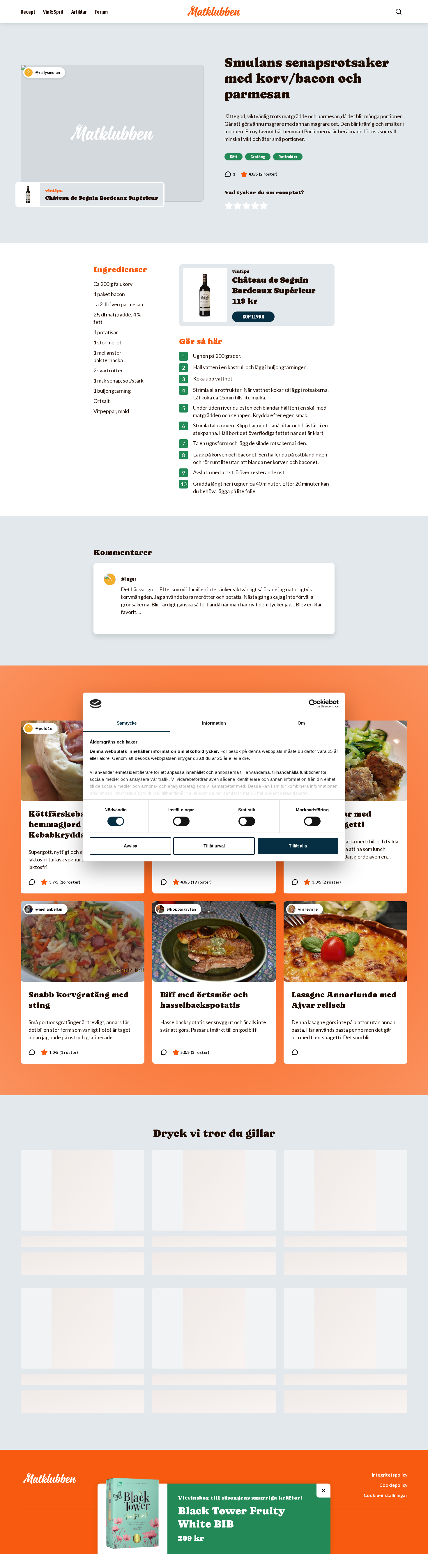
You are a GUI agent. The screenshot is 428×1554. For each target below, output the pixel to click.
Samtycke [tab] (127, 723)
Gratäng (257, 156)
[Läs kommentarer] (229, 174)
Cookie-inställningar (385, 1495)
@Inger (128, 579)
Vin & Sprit (53, 12)
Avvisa (130, 845)
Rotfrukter (287, 156)
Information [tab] (214, 723)
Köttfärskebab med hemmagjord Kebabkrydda (69, 824)
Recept (28, 12)
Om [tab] (301, 723)
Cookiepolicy (393, 1485)
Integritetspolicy (389, 1474)
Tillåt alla (298, 845)
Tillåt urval (214, 845)
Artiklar (79, 12)
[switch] (181, 821)
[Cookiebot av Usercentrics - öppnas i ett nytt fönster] (313, 703)
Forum (101, 12)
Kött (233, 156)
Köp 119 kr (253, 317)
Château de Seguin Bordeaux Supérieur (101, 198)
